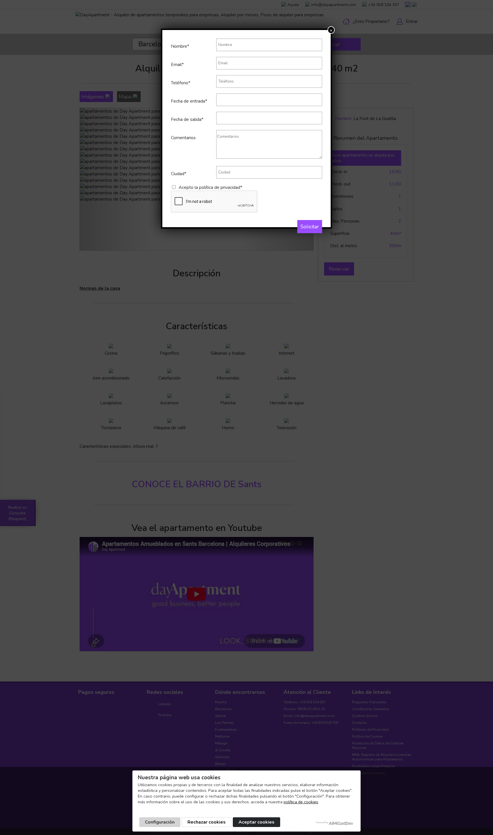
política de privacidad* (220, 187)
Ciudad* (178, 174)
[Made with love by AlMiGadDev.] (335, 823)
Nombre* (180, 46)
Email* (177, 64)
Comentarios (183, 138)
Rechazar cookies (206, 822)
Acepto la (210, 187)
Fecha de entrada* (189, 101)
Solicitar (309, 226)
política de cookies (301, 802)
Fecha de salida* (187, 119)
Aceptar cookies (256, 822)
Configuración (160, 822)
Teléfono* (180, 83)
